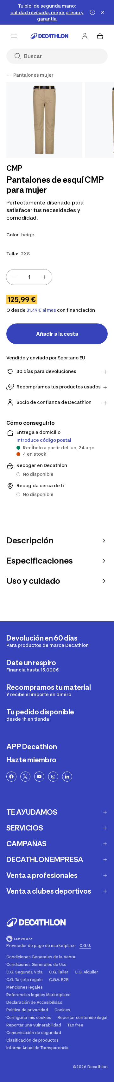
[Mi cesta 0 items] (100, 36)
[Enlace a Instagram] (53, 777)
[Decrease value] (14, 277)
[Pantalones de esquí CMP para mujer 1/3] (44, 120)
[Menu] (14, 36)
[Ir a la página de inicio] (49, 36)
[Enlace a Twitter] (25, 777)
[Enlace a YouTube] (39, 777)
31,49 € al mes (41, 310)
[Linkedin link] (67, 777)
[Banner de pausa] (92, 12)
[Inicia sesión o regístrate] (84, 36)
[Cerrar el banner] (103, 12)
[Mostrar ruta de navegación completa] (8, 75)
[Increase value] (44, 277)
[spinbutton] (29, 277)
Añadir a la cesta (57, 334)
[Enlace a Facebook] (11, 777)
